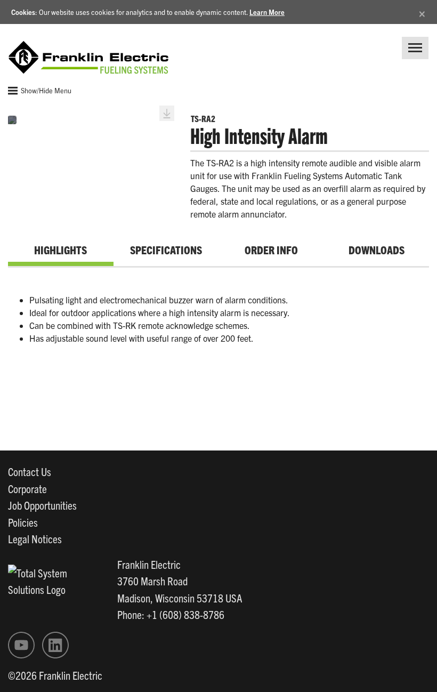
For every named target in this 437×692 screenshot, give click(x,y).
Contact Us (29, 471)
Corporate (27, 488)
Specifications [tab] (166, 249)
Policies (23, 522)
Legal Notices (35, 538)
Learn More (267, 12)
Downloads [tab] (376, 249)
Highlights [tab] (60, 249)
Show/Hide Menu (45, 90)
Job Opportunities (42, 505)
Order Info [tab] (271, 249)
